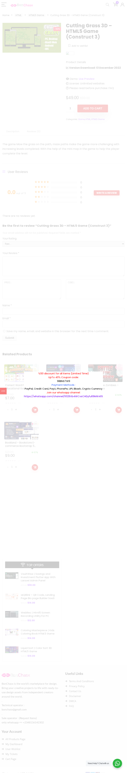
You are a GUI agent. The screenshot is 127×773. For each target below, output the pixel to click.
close (104, 369)
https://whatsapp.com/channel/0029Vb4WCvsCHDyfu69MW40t (63, 396)
